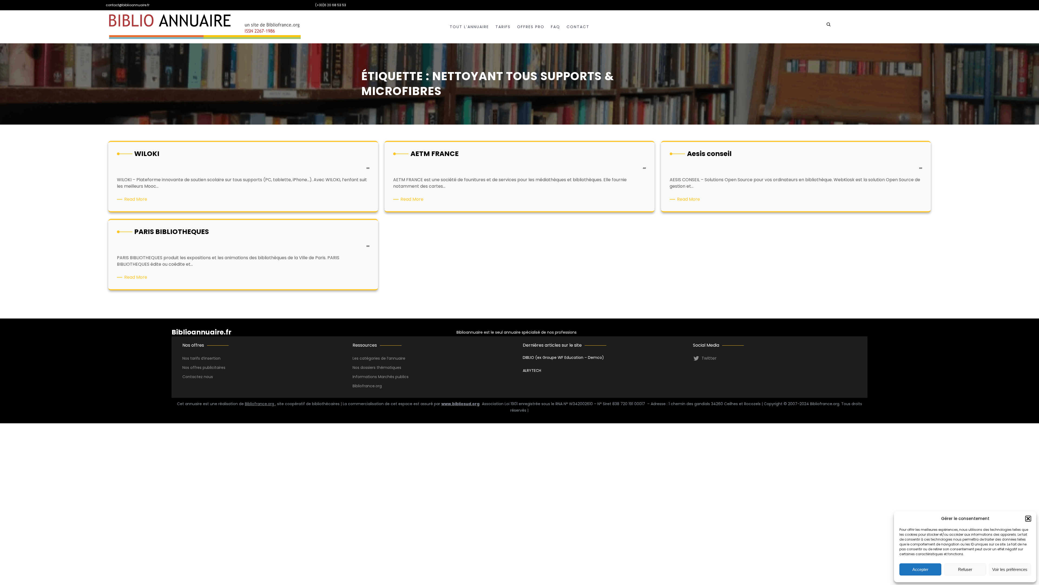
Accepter (920, 569)
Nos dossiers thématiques (377, 367)
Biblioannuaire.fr (201, 332)
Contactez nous (197, 376)
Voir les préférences (1009, 569)
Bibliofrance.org (260, 404)
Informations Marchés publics (381, 376)
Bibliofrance (364, 386)
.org (378, 386)
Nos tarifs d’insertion (201, 358)
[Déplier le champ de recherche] (828, 26)
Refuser (965, 569)
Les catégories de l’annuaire (379, 358)
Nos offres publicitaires (203, 367)
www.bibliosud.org (460, 404)
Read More (136, 199)
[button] (1028, 518)
